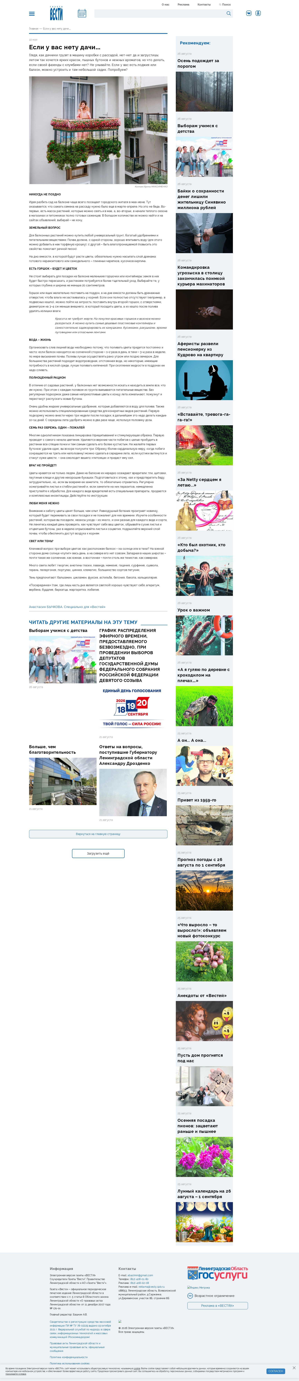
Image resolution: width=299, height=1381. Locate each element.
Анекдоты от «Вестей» (202, 995)
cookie (137, 1368)
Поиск (226, 4)
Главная (33, 28)
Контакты (204, 4)
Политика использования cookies (70, 1363)
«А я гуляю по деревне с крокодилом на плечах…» (204, 675)
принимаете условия (16, 1374)
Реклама (183, 4)
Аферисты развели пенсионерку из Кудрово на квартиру (200, 349)
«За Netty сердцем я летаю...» (199, 482)
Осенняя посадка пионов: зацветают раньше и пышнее (198, 1126)
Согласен (276, 1371)
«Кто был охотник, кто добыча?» (202, 547)
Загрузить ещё (98, 853)
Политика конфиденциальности (69, 1357)
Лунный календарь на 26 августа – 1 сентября (204, 1194)
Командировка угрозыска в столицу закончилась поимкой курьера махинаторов (201, 275)
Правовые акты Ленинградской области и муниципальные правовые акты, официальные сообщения (77, 1347)
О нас (165, 4)
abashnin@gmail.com (140, 1275)
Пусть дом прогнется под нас (200, 1058)
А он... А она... (192, 740)
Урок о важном (194, 610)
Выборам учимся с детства (58, 630)
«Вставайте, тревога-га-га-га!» (204, 417)
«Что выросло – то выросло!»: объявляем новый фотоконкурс (202, 930)
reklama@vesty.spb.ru (152, 1286)
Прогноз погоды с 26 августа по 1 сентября (201, 862)
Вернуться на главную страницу (98, 834)
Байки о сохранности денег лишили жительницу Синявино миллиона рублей (202, 199)
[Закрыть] (294, 1368)
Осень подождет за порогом (198, 63)
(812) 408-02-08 (139, 1283)
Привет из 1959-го (197, 800)
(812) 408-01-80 (139, 1279)
